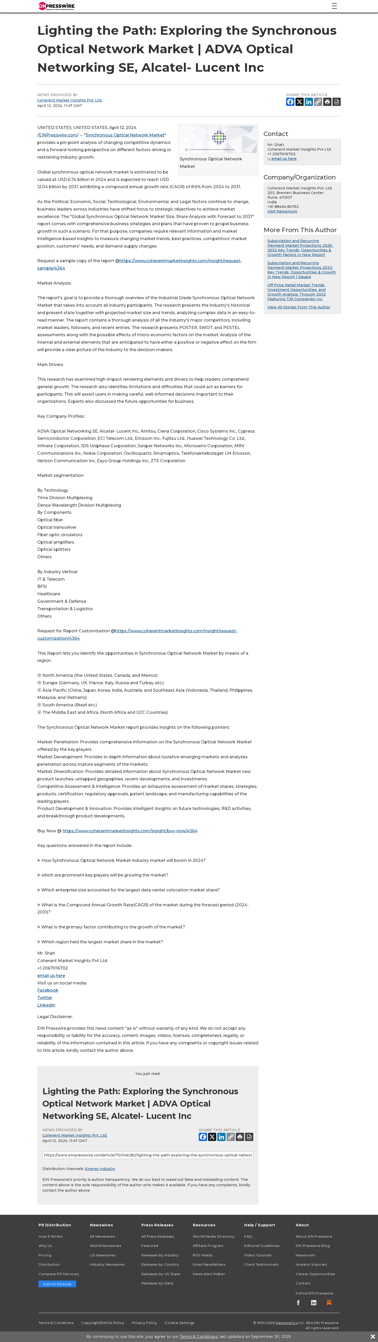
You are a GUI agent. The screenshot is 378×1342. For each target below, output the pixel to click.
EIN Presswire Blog (313, 1246)
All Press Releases (157, 1236)
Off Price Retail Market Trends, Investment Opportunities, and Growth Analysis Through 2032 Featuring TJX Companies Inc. (296, 292)
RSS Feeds (203, 1255)
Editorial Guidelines (262, 1246)
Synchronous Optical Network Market (125, 135)
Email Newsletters (209, 1264)
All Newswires (102, 1236)
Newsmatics (287, 1323)
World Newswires (105, 1246)
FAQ (248, 1236)
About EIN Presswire (314, 1236)
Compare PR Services (58, 1274)
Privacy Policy (144, 1323)
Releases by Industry (160, 1255)
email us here (51, 975)
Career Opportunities (315, 1274)
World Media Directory (213, 1236)
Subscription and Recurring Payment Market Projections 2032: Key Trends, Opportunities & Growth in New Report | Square (301, 270)
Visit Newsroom (282, 211)
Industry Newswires (107, 1264)
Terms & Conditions (56, 1323)
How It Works (50, 1236)
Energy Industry (100, 1168)
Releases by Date (157, 1283)
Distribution (49, 1264)
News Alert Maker (209, 1274)
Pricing (45, 1255)
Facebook (47, 990)
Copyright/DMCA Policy (102, 1323)
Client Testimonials (261, 1264)
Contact (303, 1283)
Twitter (44, 997)
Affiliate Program (208, 1246)
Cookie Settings (179, 1323)
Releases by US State (161, 1274)
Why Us (45, 1246)
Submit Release (57, 1284)
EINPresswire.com (58, 135)
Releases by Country (160, 1264)
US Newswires (103, 1255)
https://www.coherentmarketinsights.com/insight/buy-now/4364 (129, 830)
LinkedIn (46, 1005)
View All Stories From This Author (298, 307)
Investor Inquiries (311, 1264)
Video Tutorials (258, 1255)
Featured (149, 1246)
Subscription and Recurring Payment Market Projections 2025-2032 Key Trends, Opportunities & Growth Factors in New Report (300, 248)
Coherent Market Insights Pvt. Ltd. (69, 100)
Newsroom (306, 1255)
